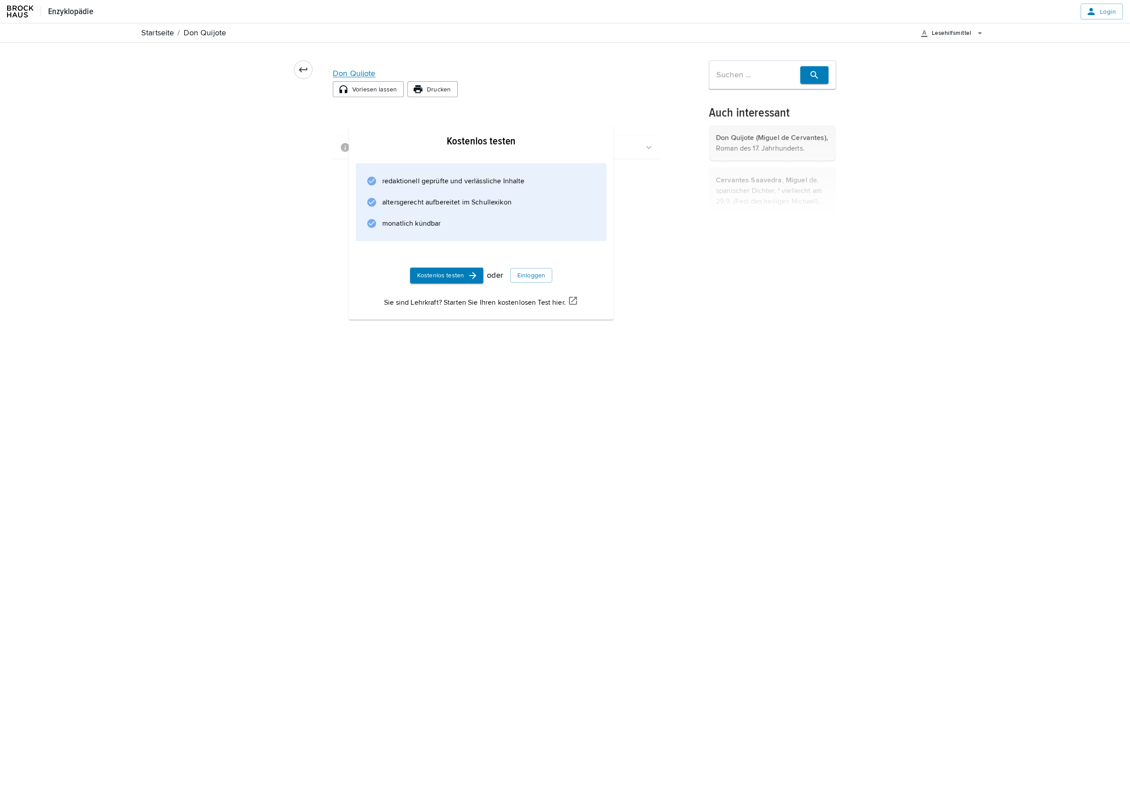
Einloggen (531, 275)
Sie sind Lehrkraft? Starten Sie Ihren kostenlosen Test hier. (475, 302)
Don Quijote (354, 73)
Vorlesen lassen (374, 89)
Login (1108, 11)
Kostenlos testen (440, 275)
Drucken (439, 89)
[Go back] (303, 69)
